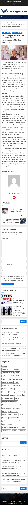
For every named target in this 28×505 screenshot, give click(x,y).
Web (2, 271)
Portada (14, 32)
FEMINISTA (21, 392)
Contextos (5, 388)
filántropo (12, 395)
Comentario (4, 238)
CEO (10, 379)
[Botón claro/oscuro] (22, 17)
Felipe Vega (12, 392)
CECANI (4, 379)
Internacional (16, 295)
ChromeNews (9, 503)
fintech (19, 395)
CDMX (4, 32)
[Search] (26, 17)
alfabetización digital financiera (10, 369)
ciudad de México (17, 379)
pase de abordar (12, 411)
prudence (4, 421)
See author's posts (14, 193)
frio (24, 395)
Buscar (4, 438)
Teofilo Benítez (6, 430)
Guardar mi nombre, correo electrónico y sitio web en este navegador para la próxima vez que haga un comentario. (13, 278)
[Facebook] (14, 4)
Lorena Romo (16, 408)
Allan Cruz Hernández (8, 372)
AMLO (17, 372)
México (4, 411)
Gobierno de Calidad (7, 398)
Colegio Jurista (6, 385)
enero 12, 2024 (6, 42)
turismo (14, 430)
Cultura (12, 388)
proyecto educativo (14, 417)
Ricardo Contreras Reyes (15, 421)
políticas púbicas (6, 414)
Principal (20, 32)
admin (14, 189)
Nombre (3, 259)
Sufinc (23, 427)
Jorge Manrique (6, 408)
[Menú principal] (1, 17)
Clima (16, 382)
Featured (4, 392)
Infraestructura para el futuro (9, 401)
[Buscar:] (10, 321)
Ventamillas (22, 430)
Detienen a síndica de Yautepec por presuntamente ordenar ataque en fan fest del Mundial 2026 (19, 312)
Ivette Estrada (5, 405)
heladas (17, 398)
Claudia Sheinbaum (7, 382)
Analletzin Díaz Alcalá (8, 376)
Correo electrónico (6, 265)
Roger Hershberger (7, 424)
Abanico (4, 366)
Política (9, 32)
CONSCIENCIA (16, 385)
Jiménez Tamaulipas (17, 405)
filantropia (5, 395)
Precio (21, 414)
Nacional (15, 306)
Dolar (17, 388)
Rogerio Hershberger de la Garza (10, 427)
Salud (14, 297)
